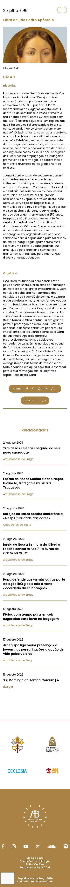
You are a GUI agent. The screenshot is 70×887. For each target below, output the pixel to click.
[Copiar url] (52, 388)
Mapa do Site (35, 858)
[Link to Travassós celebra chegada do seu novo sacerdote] (35, 451)
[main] (35, 352)
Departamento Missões (33, 10)
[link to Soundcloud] (51, 846)
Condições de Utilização (35, 861)
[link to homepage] (9, 10)
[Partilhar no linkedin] (46, 388)
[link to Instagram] (14, 846)
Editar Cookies (35, 864)
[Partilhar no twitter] (33, 388)
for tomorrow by (35, 867)
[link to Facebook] (3, 846)
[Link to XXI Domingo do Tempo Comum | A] (35, 681)
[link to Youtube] (26, 846)
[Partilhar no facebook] (27, 388)
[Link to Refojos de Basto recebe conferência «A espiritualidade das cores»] (35, 516)
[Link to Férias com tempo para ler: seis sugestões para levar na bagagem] (35, 617)
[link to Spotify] (65, 846)
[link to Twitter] (38, 846)
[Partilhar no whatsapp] (39, 388)
